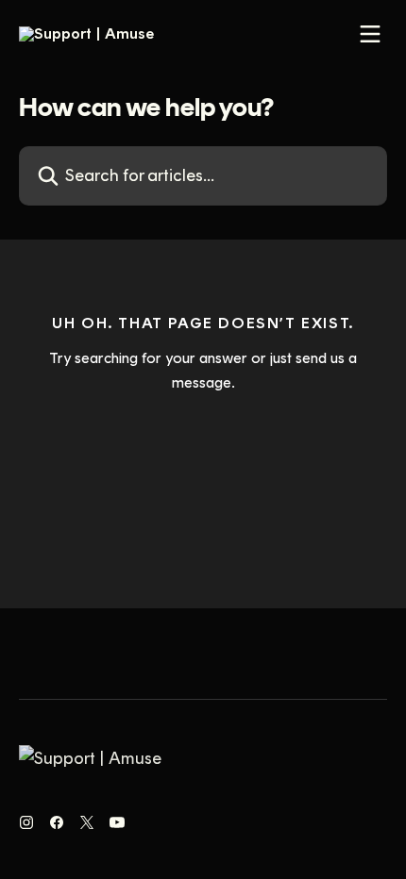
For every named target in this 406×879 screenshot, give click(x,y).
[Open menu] (370, 34)
